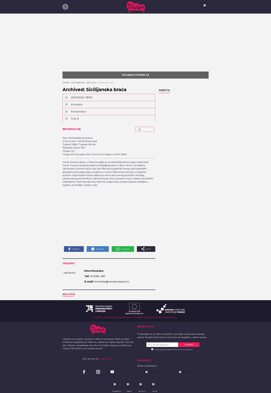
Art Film (91, 82)
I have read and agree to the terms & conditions (173, 349)
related (69, 294)
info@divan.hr (106, 358)
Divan (66, 82)
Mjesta (164, 90)
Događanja (78, 82)
